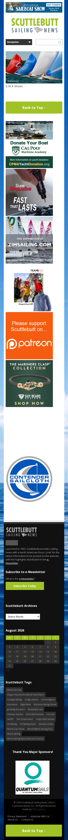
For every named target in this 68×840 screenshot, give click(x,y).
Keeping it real (35, 709)
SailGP (10, 719)
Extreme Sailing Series (45, 704)
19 (25, 656)
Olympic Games (15, 714)
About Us (13, 819)
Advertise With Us (39, 816)
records (50, 714)
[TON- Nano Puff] (29, 310)
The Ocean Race (25, 719)
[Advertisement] (29, 431)
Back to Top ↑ (34, 107)
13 (32, 651)
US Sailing (12, 723)
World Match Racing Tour (40, 728)
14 (40, 651)
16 (55, 651)
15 (48, 651)
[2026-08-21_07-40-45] (34, 11)
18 (17, 656)
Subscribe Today (25, 586)
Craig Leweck (31, 699)
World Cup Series (15, 728)
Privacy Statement (17, 816)
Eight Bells (26, 704)
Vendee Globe (46, 723)
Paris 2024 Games (34, 714)
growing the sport (16, 709)
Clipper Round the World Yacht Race (25, 694)
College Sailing (14, 699)
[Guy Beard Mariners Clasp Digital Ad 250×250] (29, 406)
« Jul (8, 670)
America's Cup (14, 689)
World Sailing (13, 733)
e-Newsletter (26, 578)
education (12, 704)
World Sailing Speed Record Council (25, 738)
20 (32, 656)
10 (9, 651)
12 (25, 651)
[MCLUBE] (29, 215)
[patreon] (29, 358)
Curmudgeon (48, 699)
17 (9, 656)
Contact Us (27, 819)
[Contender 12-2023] (29, 501)
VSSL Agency (38, 809)
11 (17, 651)
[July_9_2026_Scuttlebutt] (29, 167)
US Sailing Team (28, 723)
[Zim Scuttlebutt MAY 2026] (29, 262)
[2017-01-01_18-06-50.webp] (33, 778)
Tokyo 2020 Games (45, 719)
